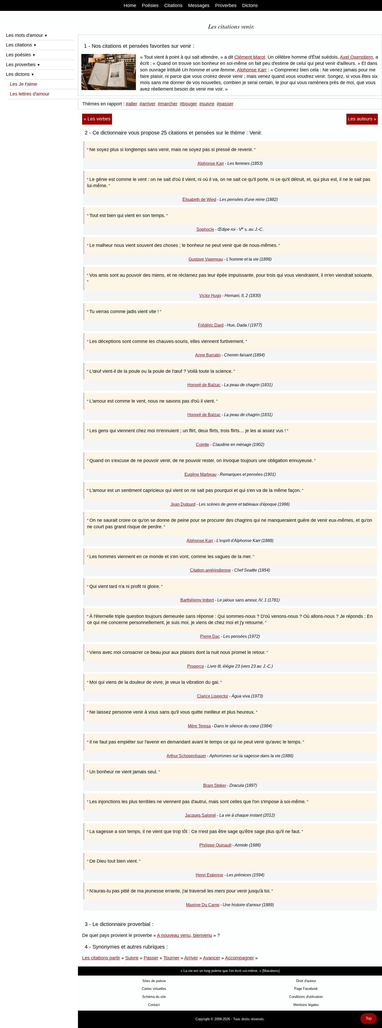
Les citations (21, 45)
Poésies (150, 5)
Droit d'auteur (306, 981)
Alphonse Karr (252, 69)
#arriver (147, 103)
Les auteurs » (362, 118)
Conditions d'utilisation (306, 997)
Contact (154, 1005)
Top (369, 1018)
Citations (173, 5)
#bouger (188, 103)
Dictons (250, 5)
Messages (198, 5)
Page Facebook (306, 989)
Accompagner (239, 958)
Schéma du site (154, 997)
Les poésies (21, 54)
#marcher (167, 103)
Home (130, 5)
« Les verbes (97, 118)
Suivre (132, 958)
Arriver (191, 958)
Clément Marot (249, 57)
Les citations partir (101, 958)
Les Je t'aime (23, 84)
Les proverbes (23, 64)
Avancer (211, 958)
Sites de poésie (154, 981)
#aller (131, 103)
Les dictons (20, 74)
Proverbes (225, 5)
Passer (151, 958)
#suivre (206, 103)
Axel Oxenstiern (356, 57)
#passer (225, 103)
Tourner (171, 958)
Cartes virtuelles (154, 989)
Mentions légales (306, 1005)
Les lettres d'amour (29, 94)
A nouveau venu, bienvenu (184, 935)
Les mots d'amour (27, 35)
